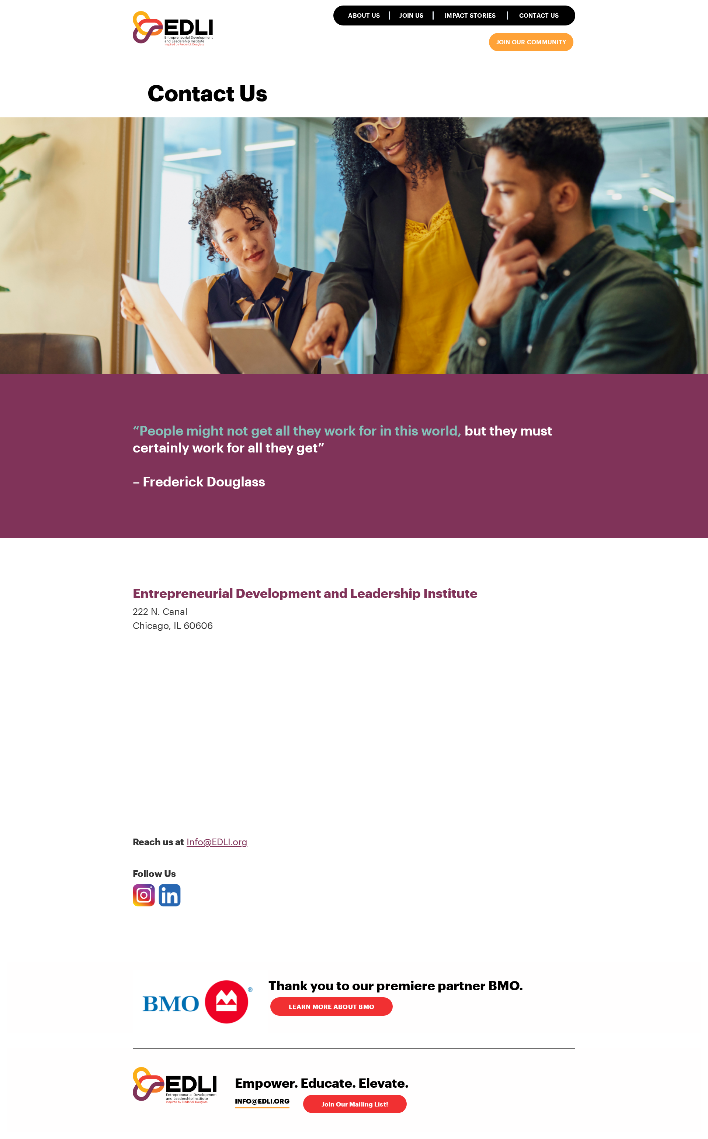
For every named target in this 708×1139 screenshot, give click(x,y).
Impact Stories (470, 15)
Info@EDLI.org (217, 841)
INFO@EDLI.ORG (262, 1101)
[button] (364, 16)
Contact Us (539, 15)
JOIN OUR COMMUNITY (531, 41)
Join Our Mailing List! (355, 1104)
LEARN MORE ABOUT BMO (331, 1006)
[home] (173, 29)
